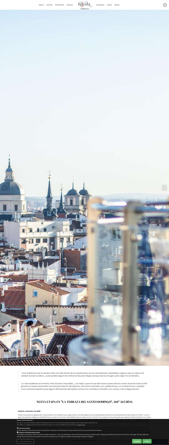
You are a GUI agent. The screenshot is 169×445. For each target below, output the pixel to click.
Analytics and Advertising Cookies (29, 432)
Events (70, 5)
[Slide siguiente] (164, 188)
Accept (137, 441)
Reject (147, 441)
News (116, 5)
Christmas (59, 5)
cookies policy (81, 425)
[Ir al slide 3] (87, 362)
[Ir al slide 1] (82, 362)
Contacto (100, 5)
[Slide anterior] (4, 188)
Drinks (49, 5)
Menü (41, 5)
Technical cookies (24, 428)
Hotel (109, 5)
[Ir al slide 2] (84, 362)
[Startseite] (84, 5)
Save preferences (25, 441)
